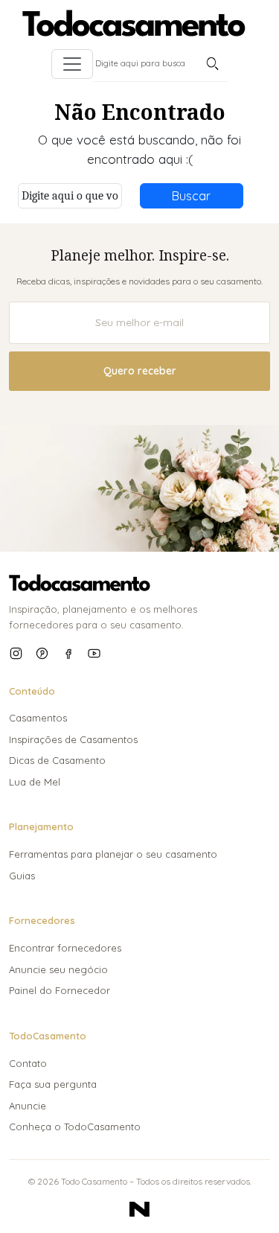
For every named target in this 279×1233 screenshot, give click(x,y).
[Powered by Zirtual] (139, 1209)
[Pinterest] (42, 653)
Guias (22, 876)
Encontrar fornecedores (65, 948)
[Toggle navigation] (72, 64)
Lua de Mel (34, 782)
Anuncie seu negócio (58, 969)
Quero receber (139, 370)
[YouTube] (94, 653)
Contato (28, 1063)
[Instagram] (16, 653)
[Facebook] (68, 653)
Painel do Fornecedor (59, 990)
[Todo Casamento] (134, 23)
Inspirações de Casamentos (73, 739)
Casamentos (38, 718)
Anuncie (27, 1106)
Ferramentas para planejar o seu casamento (113, 854)
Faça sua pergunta (53, 1084)
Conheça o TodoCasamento (75, 1126)
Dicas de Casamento (57, 760)
